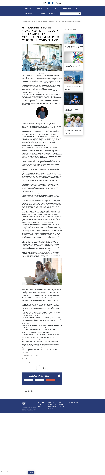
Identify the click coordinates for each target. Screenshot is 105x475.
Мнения (78, 8)
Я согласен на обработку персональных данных (50, 382)
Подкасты (52, 13)
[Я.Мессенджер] (38, 368)
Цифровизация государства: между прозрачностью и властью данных (73, 109)
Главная (25, 20)
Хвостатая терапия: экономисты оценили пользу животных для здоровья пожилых (73, 131)
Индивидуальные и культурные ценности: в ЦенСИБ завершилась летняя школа (74, 66)
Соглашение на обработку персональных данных (29, 408)
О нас (39, 408)
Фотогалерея (28, 13)
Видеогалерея (41, 13)
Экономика (28, 8)
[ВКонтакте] (41, 368)
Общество (39, 8)
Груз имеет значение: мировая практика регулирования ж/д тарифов (73, 88)
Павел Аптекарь (30, 359)
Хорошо (31, 472)
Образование (67, 8)
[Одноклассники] (43, 368)
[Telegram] (46, 368)
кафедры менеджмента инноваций (35, 82)
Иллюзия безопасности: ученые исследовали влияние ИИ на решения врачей (74, 47)
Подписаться (50, 380)
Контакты (51, 408)
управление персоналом (28, 362)
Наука (56, 8)
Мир (48, 8)
